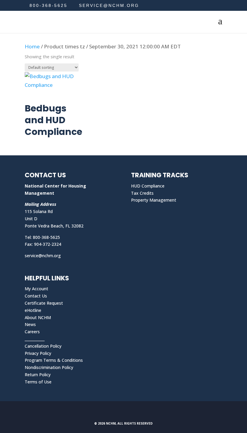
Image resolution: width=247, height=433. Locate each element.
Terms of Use (38, 382)
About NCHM (38, 317)
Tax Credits (142, 193)
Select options (52, 97)
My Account (36, 288)
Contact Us (36, 296)
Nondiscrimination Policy (49, 367)
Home (32, 46)
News (30, 324)
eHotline (33, 310)
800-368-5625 (48, 5)
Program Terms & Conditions (54, 360)
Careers (32, 331)
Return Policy (38, 374)
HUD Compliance (147, 186)
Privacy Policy (38, 353)
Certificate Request (44, 303)
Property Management (153, 200)
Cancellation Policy (43, 346)
